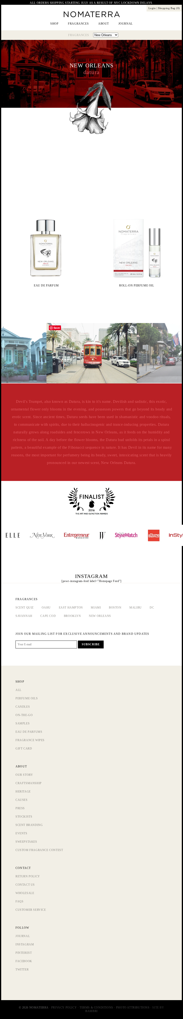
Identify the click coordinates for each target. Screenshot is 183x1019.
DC (152, 607)
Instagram (24, 944)
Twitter (22, 969)
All (18, 690)
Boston (115, 607)
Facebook (23, 961)
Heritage (23, 791)
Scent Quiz (24, 607)
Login (152, 8)
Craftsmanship (28, 783)
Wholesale (24, 893)
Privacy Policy (64, 1007)
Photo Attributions (133, 1007)
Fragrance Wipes (30, 740)
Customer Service (30, 909)
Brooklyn (72, 616)
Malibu (135, 607)
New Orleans (100, 616)
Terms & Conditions (96, 1007)
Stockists (23, 816)
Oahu (46, 607)
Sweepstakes (26, 841)
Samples (22, 723)
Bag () (169, 8)
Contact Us (25, 884)
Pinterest (23, 952)
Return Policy (27, 876)
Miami (96, 607)
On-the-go (24, 715)
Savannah (23, 616)
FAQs (19, 901)
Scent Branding (29, 825)
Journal (22, 936)
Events (21, 833)
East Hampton (71, 607)
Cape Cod (48, 616)
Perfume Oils (26, 698)
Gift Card (23, 748)
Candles (22, 706)
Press (20, 808)
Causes (21, 800)
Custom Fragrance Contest (39, 850)
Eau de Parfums (28, 731)
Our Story (24, 774)
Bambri (91, 1011)
